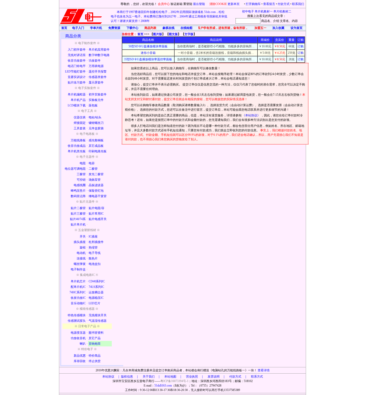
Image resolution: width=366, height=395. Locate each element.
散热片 (93, 258)
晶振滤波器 (96, 185)
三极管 (81, 174)
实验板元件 (96, 100)
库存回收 (80, 361)
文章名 (284, 21)
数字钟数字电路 (99, 55)
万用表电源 (96, 66)
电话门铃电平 (77, 66)
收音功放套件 (77, 60)
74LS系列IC (96, 287)
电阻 (83, 163)
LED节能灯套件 (75, 71)
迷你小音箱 (148, 53)
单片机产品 (78, 100)
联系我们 (298, 4)
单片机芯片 (78, 281)
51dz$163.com (163, 385)
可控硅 (81, 179)
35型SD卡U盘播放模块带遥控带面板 (148, 59)
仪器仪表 (80, 117)
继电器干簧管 (98, 196)
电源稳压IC (96, 298)
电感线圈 (80, 185)
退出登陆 (199, 4)
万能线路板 (78, 140)
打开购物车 (253, 4)
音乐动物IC (78, 303)
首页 (140, 34)
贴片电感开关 (98, 219)
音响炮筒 (95, 343)
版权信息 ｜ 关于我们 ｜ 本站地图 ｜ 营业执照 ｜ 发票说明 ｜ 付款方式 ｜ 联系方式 (192, 376)
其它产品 (95, 338)
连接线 (81, 258)
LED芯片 (94, 303)
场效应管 (95, 179)
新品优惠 (80, 355)
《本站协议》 (251, 115)
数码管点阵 (78, 196)
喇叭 (83, 343)
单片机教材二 (282, 11)
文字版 (188, 34)
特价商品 (95, 355)
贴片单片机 (78, 224)
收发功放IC (78, 298)
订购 (301, 46)
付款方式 (284, 4)
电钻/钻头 (95, 117)
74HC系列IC (77, 292)
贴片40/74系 (78, 219)
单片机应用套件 (99, 49)
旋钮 (83, 247)
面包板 (93, 105)
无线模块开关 (98, 315)
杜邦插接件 (96, 242)
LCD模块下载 (77, 105)
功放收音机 (78, 338)
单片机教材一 (264, 11)
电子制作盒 (78, 269)
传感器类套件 (98, 77)
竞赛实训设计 (77, 77)
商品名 (265, 21)
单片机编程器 (77, 94)
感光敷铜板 (96, 140)
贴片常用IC (96, 213)
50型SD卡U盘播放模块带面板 (148, 46)
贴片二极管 (78, 208)
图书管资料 (96, 332)
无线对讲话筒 (77, 55)
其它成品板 (96, 146)
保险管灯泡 (96, 190)
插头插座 (80, 242)
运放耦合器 (96, 292)
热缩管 (93, 247)
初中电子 (248, 11)
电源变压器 (78, 332)
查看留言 (269, 4)
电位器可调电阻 (75, 168)
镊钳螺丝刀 (96, 123)
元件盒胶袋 (96, 128)
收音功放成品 (77, 146)
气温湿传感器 (98, 320)
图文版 (173, 34)
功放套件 (95, 60)
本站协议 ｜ (111, 376)
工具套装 (80, 128)
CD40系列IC (97, 281)
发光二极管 (96, 174)
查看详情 (264, 370)
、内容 (293, 21)
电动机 (81, 253)
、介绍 (274, 21)
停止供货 (95, 361)
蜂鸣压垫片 (78, 190)
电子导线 (95, 253)
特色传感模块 (77, 315)
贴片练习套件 (77, 82)
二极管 (93, 168)
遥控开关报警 (98, 71)
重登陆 (187, 4)
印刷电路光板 (98, 151)
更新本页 (234, 4)
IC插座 (93, 236)
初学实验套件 (98, 94)
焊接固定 (80, 123)
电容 (92, 163)
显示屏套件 (96, 82)
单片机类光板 (77, 151)
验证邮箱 (177, 4)
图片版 (157, 34)
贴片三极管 (78, 213)
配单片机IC (78, 287)
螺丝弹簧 (80, 264)
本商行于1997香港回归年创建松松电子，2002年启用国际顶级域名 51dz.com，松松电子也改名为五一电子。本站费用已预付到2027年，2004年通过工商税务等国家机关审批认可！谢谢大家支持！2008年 (169, 16)
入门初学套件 (77, 49)
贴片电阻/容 (96, 208)
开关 (83, 236)
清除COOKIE (218, 4)
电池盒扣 (95, 264)
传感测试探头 (77, 320)
